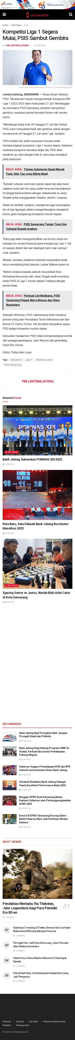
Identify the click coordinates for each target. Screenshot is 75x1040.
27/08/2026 (26, 741)
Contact (20, 1021)
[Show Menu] (4, 14)
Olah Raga (16, 25)
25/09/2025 (9, 464)
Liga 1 (29, 360)
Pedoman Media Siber (54, 1021)
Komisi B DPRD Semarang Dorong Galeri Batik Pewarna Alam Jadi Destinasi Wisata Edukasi (43, 819)
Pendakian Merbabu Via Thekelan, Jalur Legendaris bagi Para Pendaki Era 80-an (30, 908)
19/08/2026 (26, 827)
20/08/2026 (26, 808)
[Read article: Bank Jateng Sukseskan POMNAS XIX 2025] (37, 430)
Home (5, 25)
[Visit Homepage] (37, 14)
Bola (26, 25)
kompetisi (16, 360)
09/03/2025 (9, 602)
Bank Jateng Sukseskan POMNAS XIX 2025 (32, 459)
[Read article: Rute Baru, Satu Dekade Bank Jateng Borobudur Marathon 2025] (37, 495)
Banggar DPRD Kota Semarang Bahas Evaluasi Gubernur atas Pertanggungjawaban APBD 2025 (45, 800)
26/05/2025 (9, 533)
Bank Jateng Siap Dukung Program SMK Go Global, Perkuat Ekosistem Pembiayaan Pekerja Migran (44, 751)
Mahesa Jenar (44, 360)
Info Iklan (33, 1021)
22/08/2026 (26, 775)
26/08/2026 (26, 759)
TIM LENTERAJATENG (17, 45)
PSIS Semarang (12, 365)
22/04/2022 (40, 45)
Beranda (7, 1021)
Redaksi (7, 1025)
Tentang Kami (22, 1025)
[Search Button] (70, 14)
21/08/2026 (26, 790)
